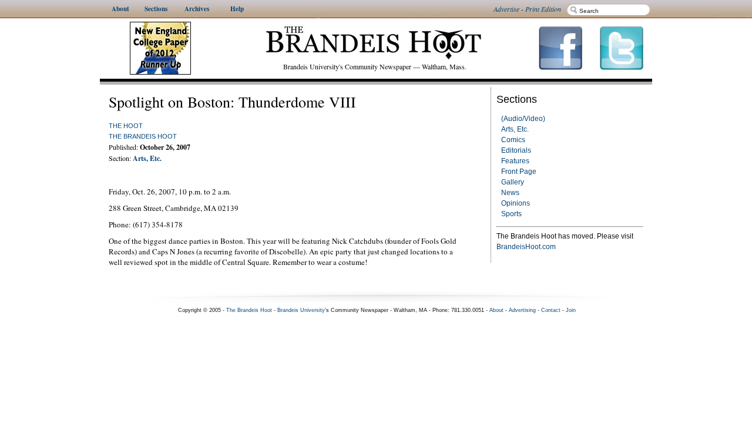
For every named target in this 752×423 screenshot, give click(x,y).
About (496, 310)
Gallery (512, 182)
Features (515, 161)
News (510, 193)
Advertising (522, 310)
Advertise (506, 9)
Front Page (518, 171)
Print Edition (543, 9)
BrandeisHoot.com (526, 247)
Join (571, 310)
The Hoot (126, 125)
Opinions (515, 203)
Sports (511, 214)
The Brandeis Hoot (143, 136)
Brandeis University (301, 310)
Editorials (516, 150)
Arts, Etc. (515, 129)
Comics (513, 140)
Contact (550, 310)
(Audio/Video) (523, 119)
